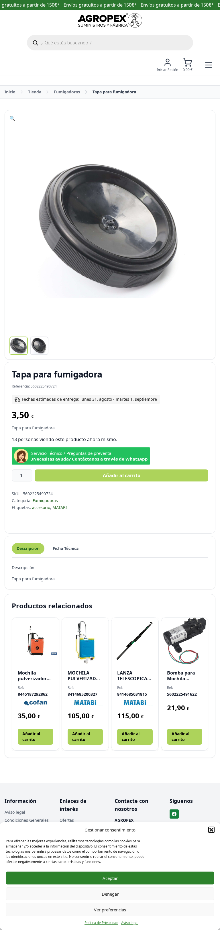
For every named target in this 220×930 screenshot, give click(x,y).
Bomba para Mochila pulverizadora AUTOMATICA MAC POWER (183, 675)
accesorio (41, 507)
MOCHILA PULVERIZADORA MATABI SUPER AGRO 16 (85, 675)
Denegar (110, 894)
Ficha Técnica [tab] (65, 548)
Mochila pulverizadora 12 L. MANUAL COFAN (34, 675)
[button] (211, 830)
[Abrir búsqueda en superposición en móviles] (110, 42)
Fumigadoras (67, 92)
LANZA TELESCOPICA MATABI (132, 675)
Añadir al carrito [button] (31, 736)
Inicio (10, 92)
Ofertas (67, 820)
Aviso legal (129, 922)
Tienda (34, 92)
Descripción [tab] (28, 548)
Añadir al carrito (121, 475)
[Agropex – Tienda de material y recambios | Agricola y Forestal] (110, 20)
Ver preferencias (110, 910)
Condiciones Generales (27, 820)
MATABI (59, 507)
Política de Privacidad (101, 922)
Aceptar (110, 878)
